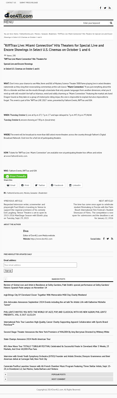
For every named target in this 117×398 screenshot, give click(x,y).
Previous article (13, 200)
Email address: (10, 260)
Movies (26, 193)
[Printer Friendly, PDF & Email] (15, 176)
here (27, 138)
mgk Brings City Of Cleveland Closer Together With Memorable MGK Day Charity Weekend (45, 294)
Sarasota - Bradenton (38, 193)
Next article (105, 200)
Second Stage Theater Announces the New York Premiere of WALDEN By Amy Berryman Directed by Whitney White (56, 331)
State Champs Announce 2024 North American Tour (27, 339)
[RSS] (109, 7)
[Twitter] (105, 7)
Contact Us (11, 3)
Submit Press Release (29, 3)
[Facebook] (100, 7)
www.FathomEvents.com (16, 156)
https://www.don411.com (41, 239)
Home (16, 34)
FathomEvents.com (15, 193)
